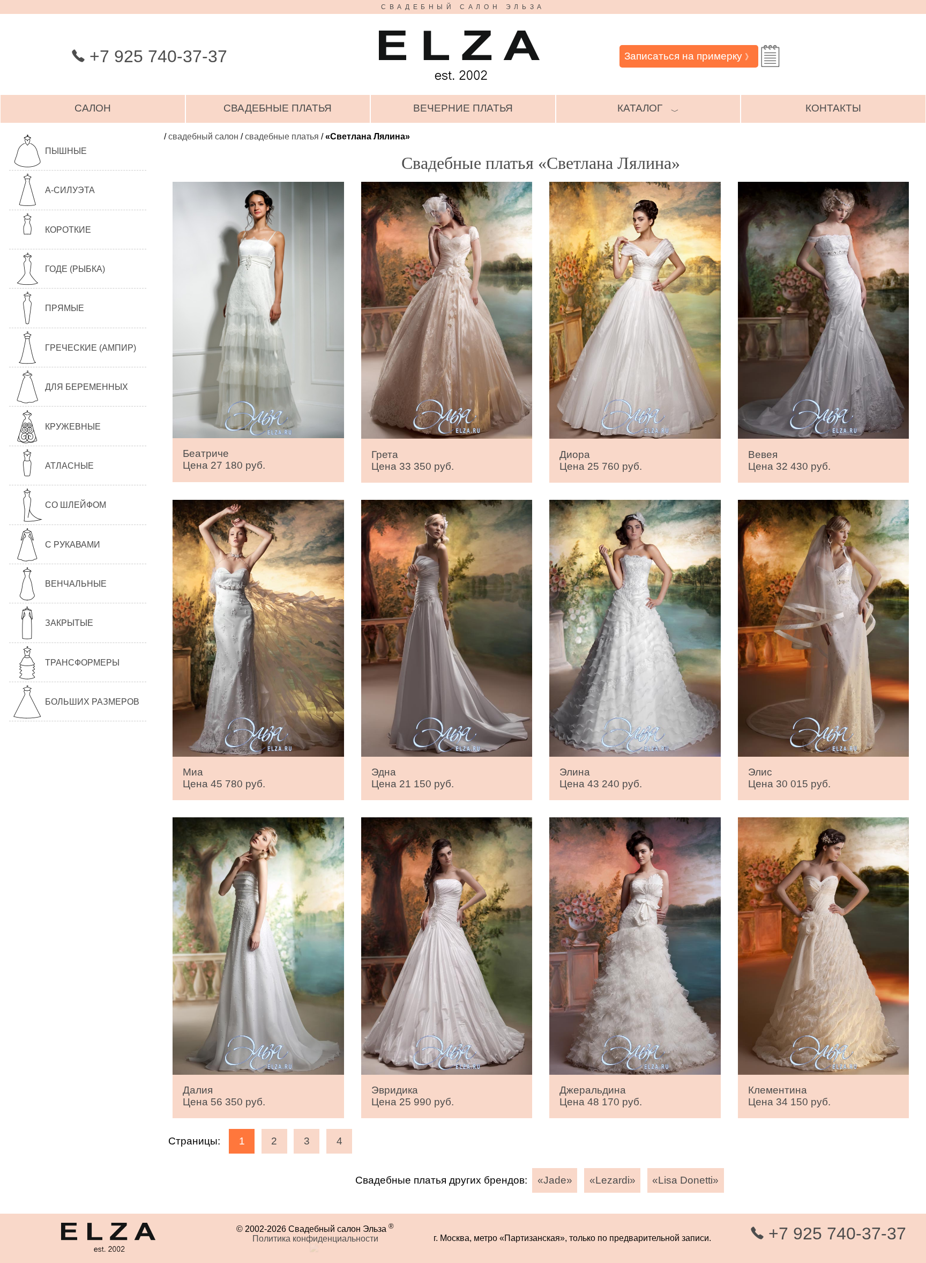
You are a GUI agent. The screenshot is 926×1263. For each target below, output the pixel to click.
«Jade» (554, 1180)
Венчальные (76, 583)
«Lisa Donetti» (685, 1180)
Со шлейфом (75, 504)
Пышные (66, 151)
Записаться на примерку (688, 56)
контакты (833, 108)
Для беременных (86, 387)
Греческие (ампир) (90, 347)
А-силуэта (70, 190)
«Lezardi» (612, 1180)
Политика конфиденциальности (315, 1238)
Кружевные (73, 426)
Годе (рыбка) (75, 269)
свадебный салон (203, 136)
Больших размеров (92, 701)
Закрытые (69, 622)
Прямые (64, 308)
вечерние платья (463, 108)
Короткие (68, 229)
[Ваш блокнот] (770, 56)
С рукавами (72, 544)
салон (92, 108)
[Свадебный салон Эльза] (459, 85)
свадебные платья (277, 108)
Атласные (69, 465)
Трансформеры (82, 662)
